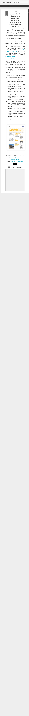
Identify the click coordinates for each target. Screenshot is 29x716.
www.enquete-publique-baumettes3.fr (15, 50)
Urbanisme (20, 161)
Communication (14, 161)
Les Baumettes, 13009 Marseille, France (17, 158)
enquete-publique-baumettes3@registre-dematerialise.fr (14, 57)
